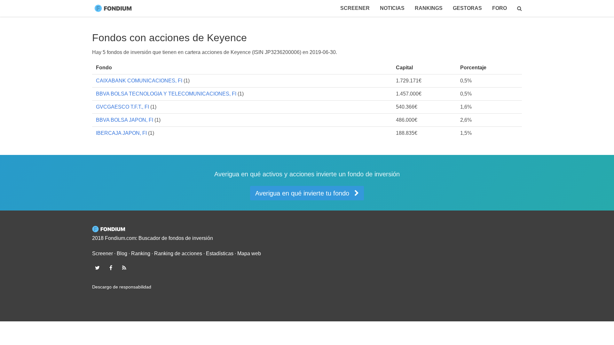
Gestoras (467, 8)
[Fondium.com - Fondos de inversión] (114, 8)
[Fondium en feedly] (124, 268)
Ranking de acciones (178, 253)
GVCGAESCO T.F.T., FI (122, 107)
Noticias (392, 8)
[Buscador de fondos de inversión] (519, 8)
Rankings (429, 8)
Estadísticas (219, 253)
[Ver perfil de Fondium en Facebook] (111, 268)
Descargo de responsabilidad (121, 286)
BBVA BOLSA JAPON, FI (124, 120)
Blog (122, 253)
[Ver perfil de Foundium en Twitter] (97, 268)
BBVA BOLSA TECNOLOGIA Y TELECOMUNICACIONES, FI (166, 93)
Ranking (140, 253)
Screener (355, 8)
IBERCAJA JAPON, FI (121, 133)
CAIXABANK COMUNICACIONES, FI (139, 80)
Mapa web (249, 253)
